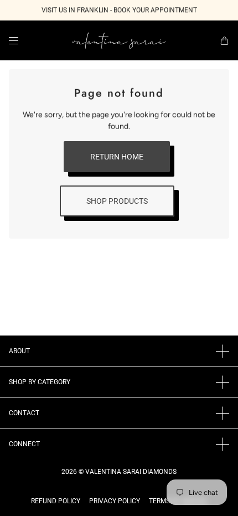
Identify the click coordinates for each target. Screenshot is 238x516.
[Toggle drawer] (13, 40)
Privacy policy (114, 501)
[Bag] (224, 40)
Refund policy (55, 501)
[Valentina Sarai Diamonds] (119, 40)
